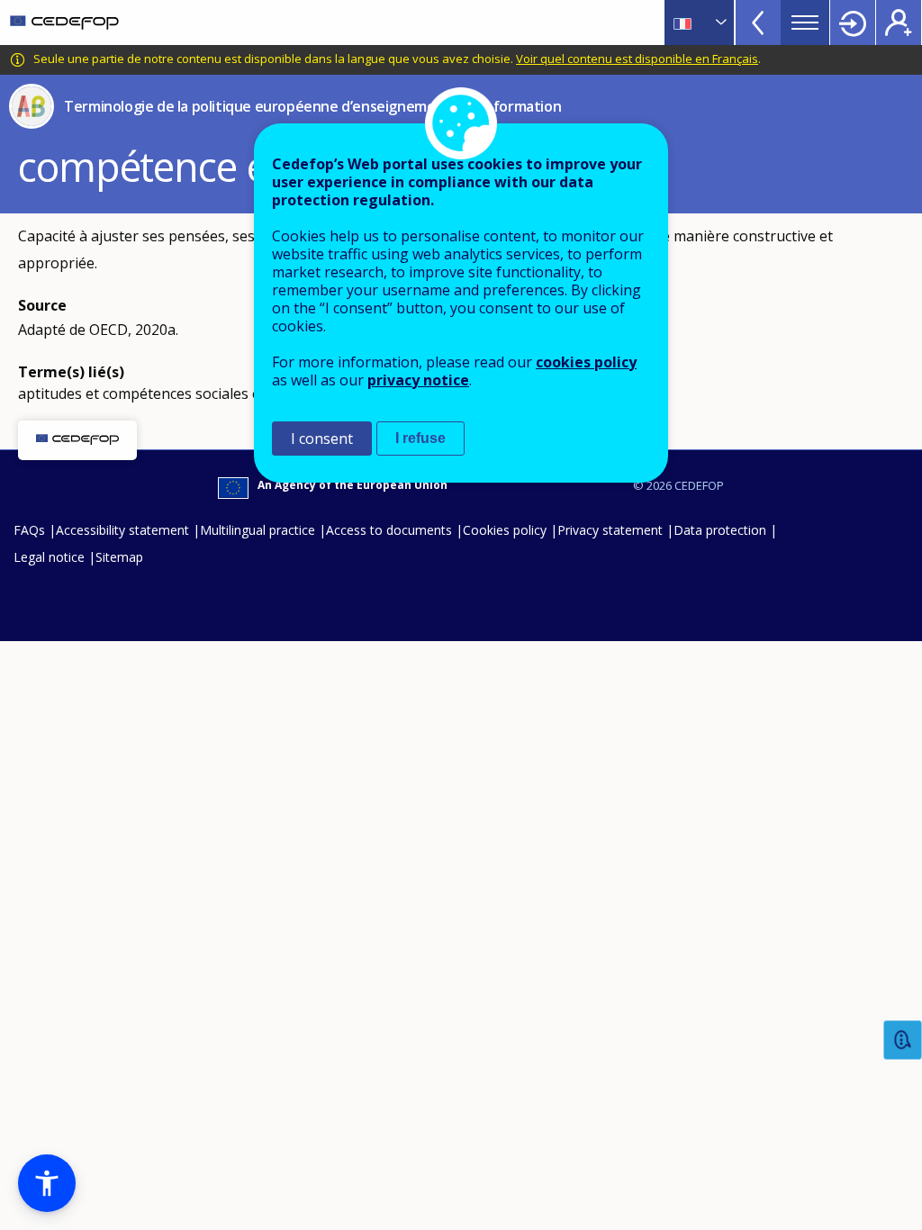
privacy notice (418, 380)
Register (898, 22)
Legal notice (49, 556)
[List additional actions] (719, 22)
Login (852, 22)
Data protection (719, 529)
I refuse (420, 438)
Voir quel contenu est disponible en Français (637, 58)
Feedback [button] (903, 1040)
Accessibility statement (122, 529)
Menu (804, 22)
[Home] (64, 22)
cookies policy (586, 362)
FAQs (29, 529)
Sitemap (119, 556)
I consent (322, 438)
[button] (47, 1183)
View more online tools (758, 22)
